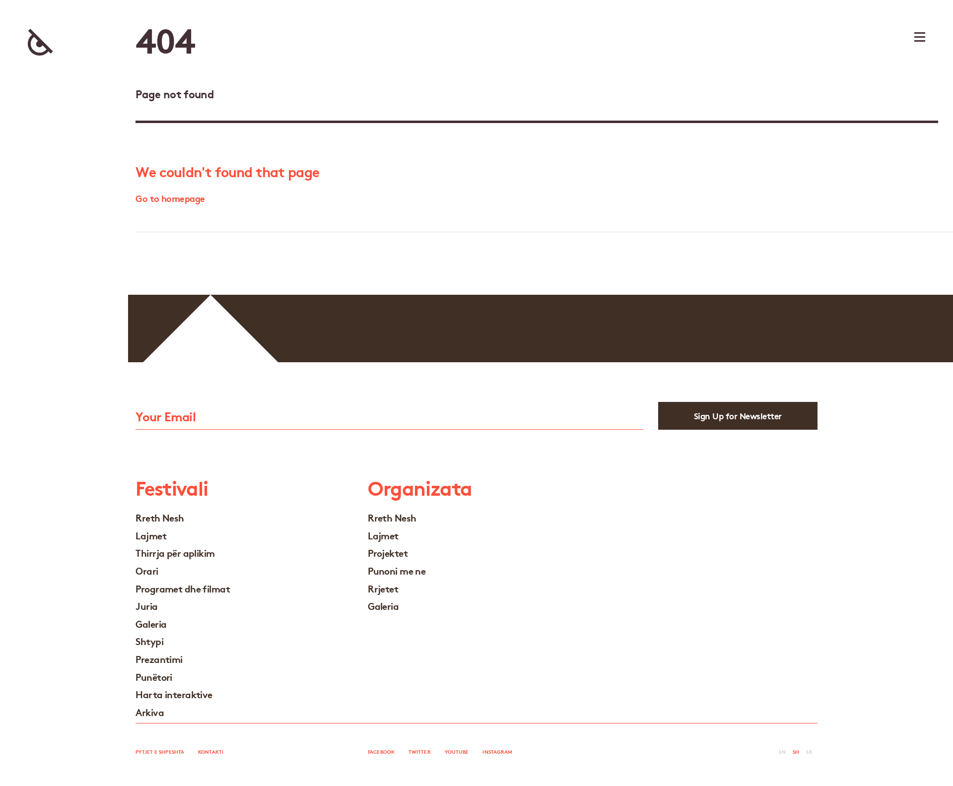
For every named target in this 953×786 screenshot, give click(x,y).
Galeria (151, 623)
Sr (809, 751)
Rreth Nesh (160, 517)
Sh (796, 751)
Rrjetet (383, 588)
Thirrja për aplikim (175, 552)
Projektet (388, 552)
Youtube (457, 751)
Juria (146, 605)
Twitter (419, 751)
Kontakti (210, 751)
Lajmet (151, 535)
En (782, 751)
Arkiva (150, 712)
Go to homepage (170, 198)
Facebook (381, 751)
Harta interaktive (174, 694)
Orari (147, 570)
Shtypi (149, 641)
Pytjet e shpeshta (160, 751)
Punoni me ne (396, 570)
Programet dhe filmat (183, 588)
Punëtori (154, 676)
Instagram (497, 751)
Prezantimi (159, 658)
